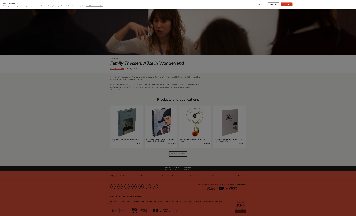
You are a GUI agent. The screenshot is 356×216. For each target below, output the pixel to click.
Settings (260, 4)
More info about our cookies (94, 6)
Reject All (273, 4)
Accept (287, 4)
